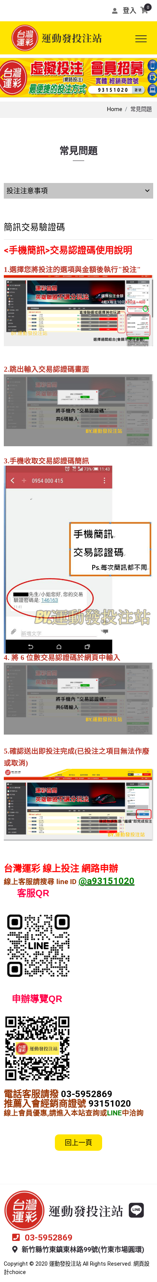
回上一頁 (78, 1143)
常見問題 (141, 109)
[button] (2, 77)
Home (114, 109)
